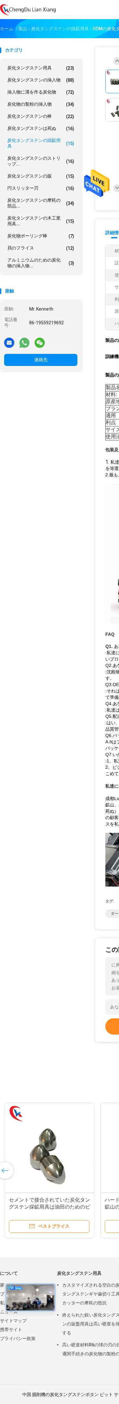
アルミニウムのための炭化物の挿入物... (40, 262)
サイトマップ (13, 1320)
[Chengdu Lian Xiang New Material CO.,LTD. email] (9, 342)
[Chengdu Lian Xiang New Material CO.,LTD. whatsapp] (24, 342)
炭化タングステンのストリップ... (40, 161)
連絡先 (41, 359)
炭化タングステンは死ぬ (40, 128)
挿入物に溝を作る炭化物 (40, 92)
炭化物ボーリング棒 (40, 236)
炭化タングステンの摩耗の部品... (40, 203)
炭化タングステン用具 (40, 68)
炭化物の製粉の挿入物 (40, 104)
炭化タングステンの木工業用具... (40, 220)
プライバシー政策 (18, 1338)
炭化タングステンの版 (40, 176)
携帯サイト (11, 1329)
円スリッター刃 (40, 188)
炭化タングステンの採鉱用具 (40, 143)
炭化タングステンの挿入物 (40, 80)
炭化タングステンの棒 (40, 116)
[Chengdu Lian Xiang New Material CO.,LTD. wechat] (40, 342)
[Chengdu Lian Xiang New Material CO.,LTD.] (28, 9)
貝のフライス (40, 248)
